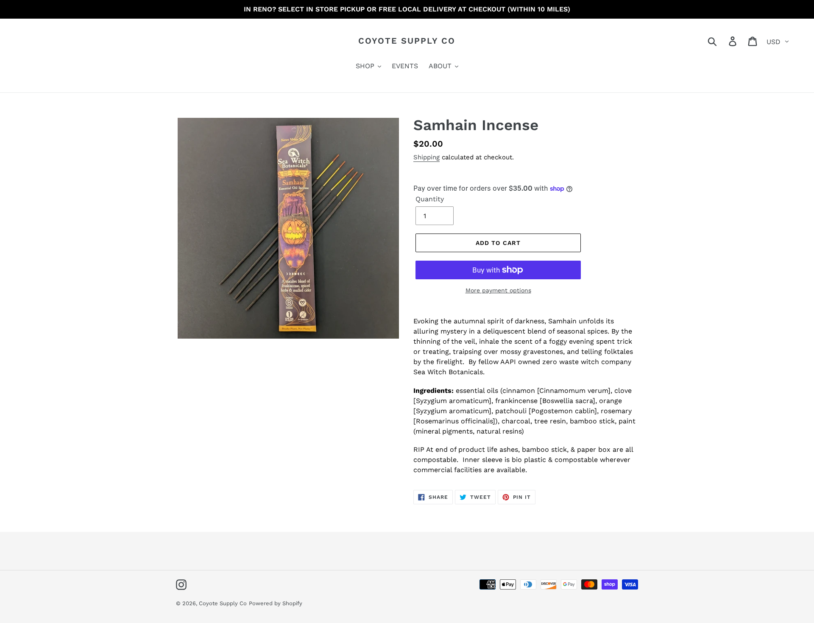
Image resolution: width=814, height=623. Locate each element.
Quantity (429, 199)
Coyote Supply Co (406, 41)
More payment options (498, 290)
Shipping (426, 157)
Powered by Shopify (275, 603)
